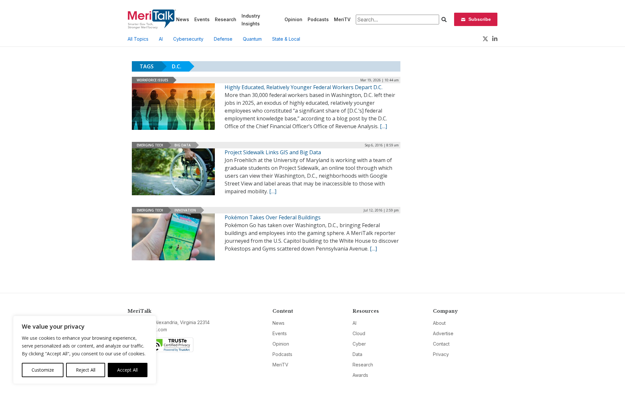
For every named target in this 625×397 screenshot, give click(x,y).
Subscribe (479, 19)
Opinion (293, 19)
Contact (441, 344)
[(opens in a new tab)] (173, 171)
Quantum (252, 39)
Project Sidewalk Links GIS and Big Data (273, 152)
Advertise (443, 333)
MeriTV (342, 19)
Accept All (127, 370)
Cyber (359, 344)
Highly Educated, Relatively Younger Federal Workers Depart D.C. (303, 87)
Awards (360, 375)
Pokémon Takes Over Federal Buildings (273, 217)
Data (357, 354)
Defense (223, 39)
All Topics (138, 39)
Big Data (182, 145)
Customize (43, 370)
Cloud (359, 333)
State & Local (286, 39)
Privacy (441, 354)
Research (225, 19)
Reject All (85, 370)
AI (161, 39)
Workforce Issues (152, 80)
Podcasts (318, 19)
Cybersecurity (188, 39)
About (439, 323)
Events (202, 19)
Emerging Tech (150, 145)
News (182, 19)
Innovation (185, 210)
